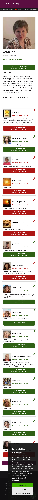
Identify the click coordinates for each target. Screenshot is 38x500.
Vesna (14, 286)
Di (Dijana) (16, 200)
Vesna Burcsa (17, 137)
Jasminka (15, 242)
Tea (13, 379)
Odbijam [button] (23, 489)
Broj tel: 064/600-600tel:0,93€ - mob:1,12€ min (19, 126)
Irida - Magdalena (19, 354)
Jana (14, 179)
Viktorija (15, 442)
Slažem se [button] (22, 485)
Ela (13, 110)
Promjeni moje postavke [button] (23, 493)
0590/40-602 (26, 9)
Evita (14, 421)
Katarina (15, 221)
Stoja (14, 310)
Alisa (14, 400)
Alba (14, 331)
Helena (15, 263)
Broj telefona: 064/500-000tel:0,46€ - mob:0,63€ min (19, 67)
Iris (13, 158)
